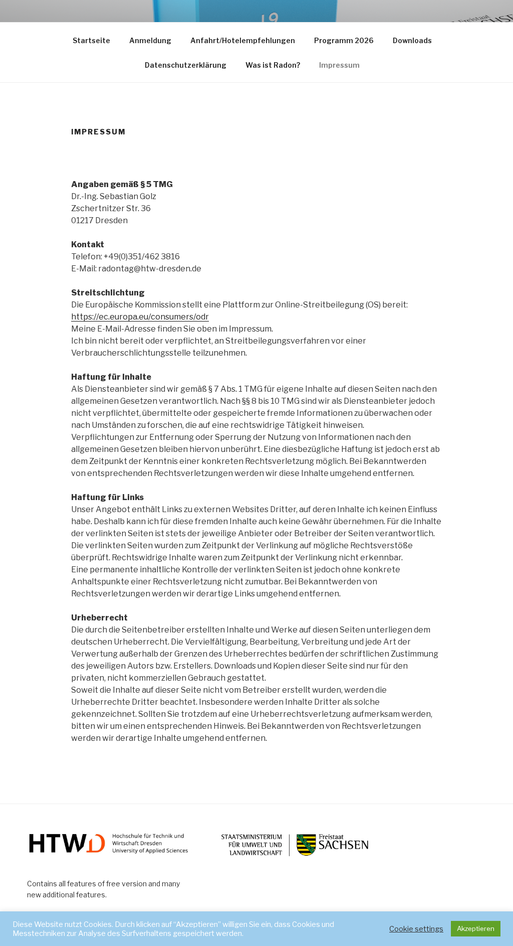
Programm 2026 (344, 40)
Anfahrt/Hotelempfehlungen (242, 40)
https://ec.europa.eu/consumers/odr (140, 317)
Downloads (412, 40)
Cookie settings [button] (416, 928)
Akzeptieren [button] (475, 928)
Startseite (91, 40)
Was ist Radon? (272, 65)
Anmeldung (150, 40)
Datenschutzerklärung (185, 65)
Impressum (339, 65)
